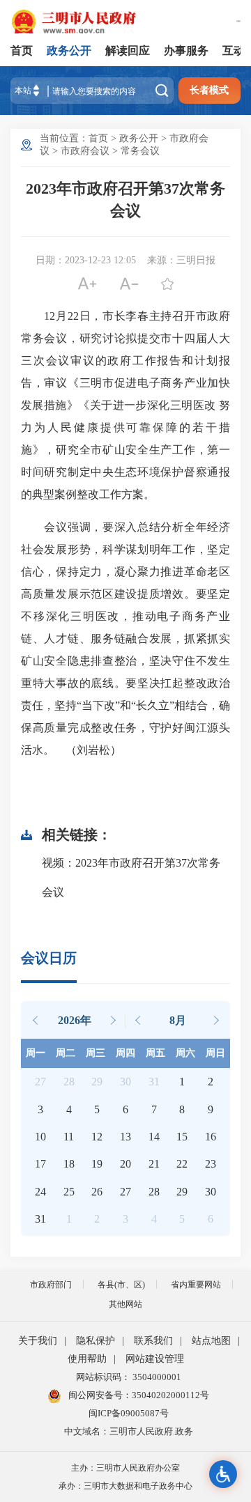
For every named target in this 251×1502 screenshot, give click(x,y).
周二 (65, 1053)
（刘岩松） (87, 750)
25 (69, 1192)
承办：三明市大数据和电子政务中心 (125, 1486)
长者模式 (209, 90)
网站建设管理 (155, 1359)
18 (69, 1164)
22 (182, 1164)
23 (210, 1164)
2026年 (74, 1020)
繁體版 (238, 21)
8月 (177, 1020)
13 (125, 1137)
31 (40, 1219)
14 (154, 1137)
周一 (35, 1053)
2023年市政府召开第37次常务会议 (125, 199)
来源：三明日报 (181, 260)
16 (210, 1137)
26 (96, 1192)
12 (96, 1137)
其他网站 (125, 1304)
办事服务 (186, 50)
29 (182, 1192)
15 (182, 1137)
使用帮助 (87, 1359)
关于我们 (37, 1340)
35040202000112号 (170, 1395)
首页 (21, 50)
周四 (125, 1053)
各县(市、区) (121, 1285)
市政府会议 (85, 151)
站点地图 (211, 1340)
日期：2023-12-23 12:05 (86, 260)
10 (40, 1137)
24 (40, 1192)
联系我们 (153, 1340)
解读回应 (127, 50)
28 (154, 1192)
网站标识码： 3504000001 (128, 1377)
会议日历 (49, 958)
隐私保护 (95, 1340)
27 (125, 1192)
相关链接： (77, 834)
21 (154, 1164)
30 (210, 1192)
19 (96, 1164)
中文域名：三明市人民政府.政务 (128, 1431)
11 (68, 1137)
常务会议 (140, 151)
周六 (185, 1053)
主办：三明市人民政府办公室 (125, 1468)
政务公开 (69, 50)
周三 (95, 1053)
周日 (215, 1053)
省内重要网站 (196, 1285)
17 (40, 1164)
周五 (155, 1053)
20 (125, 1164)
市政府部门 (51, 1285)
